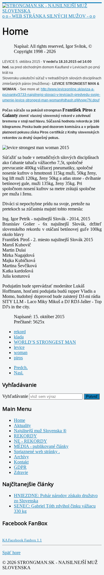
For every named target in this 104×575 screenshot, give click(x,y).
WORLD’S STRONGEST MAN (45, 342)
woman (20, 352)
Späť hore (11, 552)
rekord (20, 331)
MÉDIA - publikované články (41, 446)
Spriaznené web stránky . (37, 451)
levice (19, 347)
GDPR (20, 467)
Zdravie (21, 472)
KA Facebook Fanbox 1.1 (22, 540)
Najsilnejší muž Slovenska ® (40, 430)
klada (19, 336)
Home (19, 420)
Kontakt (21, 461)
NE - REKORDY (30, 441)
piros (18, 357)
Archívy (21, 456)
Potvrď (91, 396)
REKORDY (25, 435)
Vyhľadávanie (15, 396)
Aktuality (22, 425)
